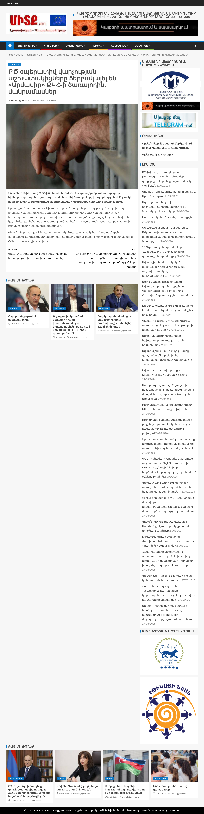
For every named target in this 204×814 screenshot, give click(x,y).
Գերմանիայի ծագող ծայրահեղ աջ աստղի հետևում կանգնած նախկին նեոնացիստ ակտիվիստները (166, 487)
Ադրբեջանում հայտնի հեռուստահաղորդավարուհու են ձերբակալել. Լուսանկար (164, 207)
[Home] (10, 45)
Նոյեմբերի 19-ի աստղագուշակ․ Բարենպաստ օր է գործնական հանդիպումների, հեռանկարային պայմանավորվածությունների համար (105, 258)
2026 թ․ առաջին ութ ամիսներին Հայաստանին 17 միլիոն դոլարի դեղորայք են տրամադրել (163, 252)
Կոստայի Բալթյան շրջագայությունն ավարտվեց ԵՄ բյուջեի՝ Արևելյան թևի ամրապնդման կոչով (167, 325)
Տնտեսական (118, 45)
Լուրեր (61, 778)
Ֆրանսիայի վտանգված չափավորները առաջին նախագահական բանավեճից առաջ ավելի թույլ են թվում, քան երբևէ (168, 444)
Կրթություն (161, 778)
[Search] (195, 46)
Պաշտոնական (16, 778)
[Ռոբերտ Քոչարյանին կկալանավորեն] (27, 298)
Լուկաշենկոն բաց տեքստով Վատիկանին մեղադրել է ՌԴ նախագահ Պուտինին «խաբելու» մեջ (169, 541)
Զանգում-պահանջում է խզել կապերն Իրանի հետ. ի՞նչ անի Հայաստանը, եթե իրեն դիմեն (168, 310)
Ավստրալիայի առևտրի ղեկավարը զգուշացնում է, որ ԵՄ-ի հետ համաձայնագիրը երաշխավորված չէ (167, 355)
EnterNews (158, 810)
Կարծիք (97, 45)
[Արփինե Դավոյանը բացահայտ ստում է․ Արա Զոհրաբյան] (78, 766)
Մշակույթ (141, 45)
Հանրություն (26, 45)
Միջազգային (74, 45)
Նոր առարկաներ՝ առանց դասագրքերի (168, 217)
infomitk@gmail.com (20, 100)
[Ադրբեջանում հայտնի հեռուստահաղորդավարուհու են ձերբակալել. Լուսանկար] (126, 766)
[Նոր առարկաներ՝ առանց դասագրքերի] (174, 766)
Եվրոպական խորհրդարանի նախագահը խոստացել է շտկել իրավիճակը (163, 340)
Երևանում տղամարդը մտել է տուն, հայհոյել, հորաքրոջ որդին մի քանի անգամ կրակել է (37, 253)
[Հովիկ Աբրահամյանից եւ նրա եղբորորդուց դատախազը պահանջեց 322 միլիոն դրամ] (117, 298)
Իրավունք (50, 45)
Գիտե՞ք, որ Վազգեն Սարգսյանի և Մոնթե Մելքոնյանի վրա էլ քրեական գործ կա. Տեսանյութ (166, 526)
